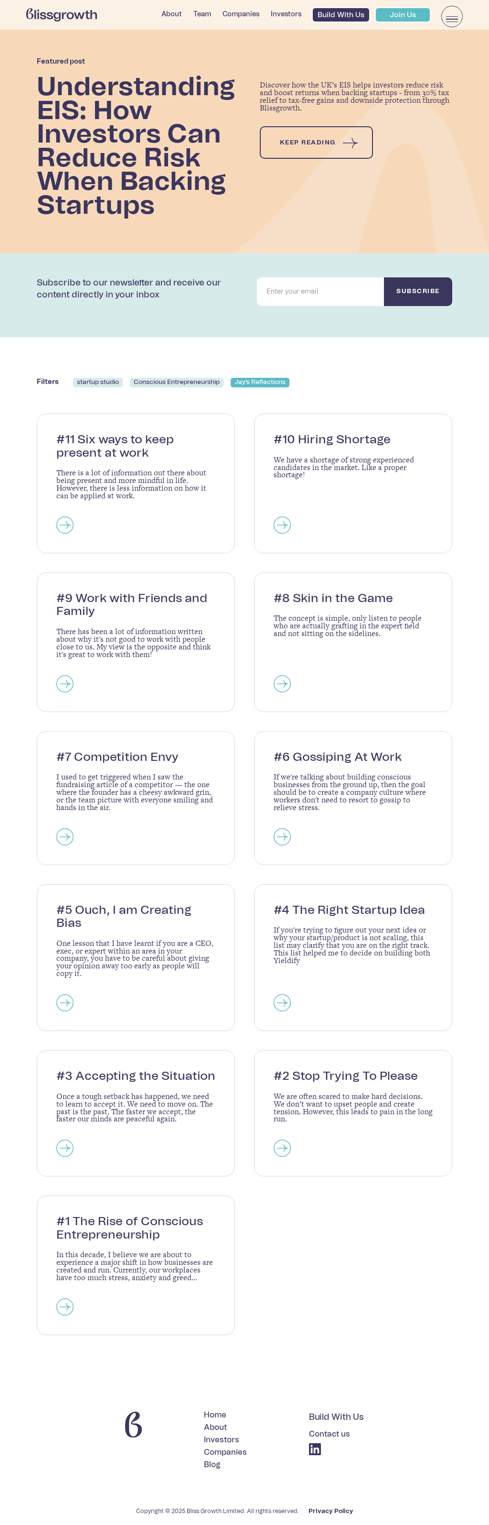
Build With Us (341, 15)
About (171, 14)
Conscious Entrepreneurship (177, 382)
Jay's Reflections (260, 382)
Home (215, 1415)
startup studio (98, 382)
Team (202, 14)
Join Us (403, 15)
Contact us (329, 1434)
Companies (241, 14)
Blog (212, 1465)
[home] (61, 15)
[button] (452, 16)
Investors (286, 14)
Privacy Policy (330, 1511)
